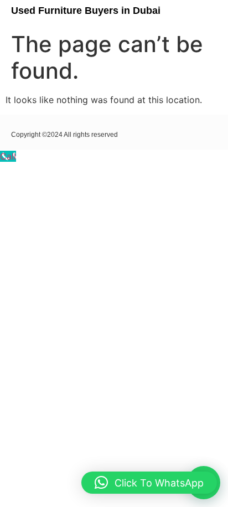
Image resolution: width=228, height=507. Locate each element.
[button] (204, 13)
